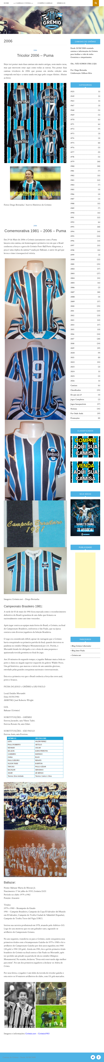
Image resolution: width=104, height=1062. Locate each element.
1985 (72, 189)
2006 (35, 50)
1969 (72, 115)
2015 (72, 329)
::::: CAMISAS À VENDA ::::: (23, 3)
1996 (72, 241)
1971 (72, 124)
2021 (72, 357)
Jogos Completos (77, 399)
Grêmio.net (30, 1033)
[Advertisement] (85, 590)
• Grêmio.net (76, 655)
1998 (72, 250)
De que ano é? (76, 395)
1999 (72, 255)
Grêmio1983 (43, 1033)
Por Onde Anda (77, 413)
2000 (73, 259)
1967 (72, 105)
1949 (72, 96)
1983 (72, 180)
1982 (72, 175)
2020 (73, 353)
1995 (72, 236)
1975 (72, 143)
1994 (72, 231)
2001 (72, 264)
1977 (72, 152)
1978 (72, 157)
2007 (73, 292)
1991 (72, 217)
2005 (73, 283)
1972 (72, 129)
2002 (73, 269)
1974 (72, 138)
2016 (72, 334)
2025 (73, 376)
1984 (72, 185)
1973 (72, 133)
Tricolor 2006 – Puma (35, 55)
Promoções (75, 418)
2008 (73, 297)
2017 (72, 339)
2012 (72, 315)
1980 (72, 166)
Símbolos (61, 3)
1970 (72, 119)
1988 (72, 203)
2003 (72, 273)
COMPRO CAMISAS (45, 3)
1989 (72, 208)
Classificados (76, 390)
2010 (72, 306)
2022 (73, 362)
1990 (72, 213)
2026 (73, 381)
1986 (72, 194)
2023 (72, 367)
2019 (72, 348)
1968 (72, 110)
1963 (72, 101)
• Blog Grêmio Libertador (81, 646)
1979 (72, 161)
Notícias (74, 409)
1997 (72, 245)
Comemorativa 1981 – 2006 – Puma (35, 231)
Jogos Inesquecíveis (78, 404)
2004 (73, 278)
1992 (72, 222)
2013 (72, 320)
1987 (72, 199)
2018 (72, 343)
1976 (72, 147)
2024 (73, 371)
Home (6, 3)
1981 (72, 171)
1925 (72, 91)
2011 (72, 311)
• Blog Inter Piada (78, 650)
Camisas (74, 385)
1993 (72, 227)
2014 (72, 325)
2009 (73, 301)
